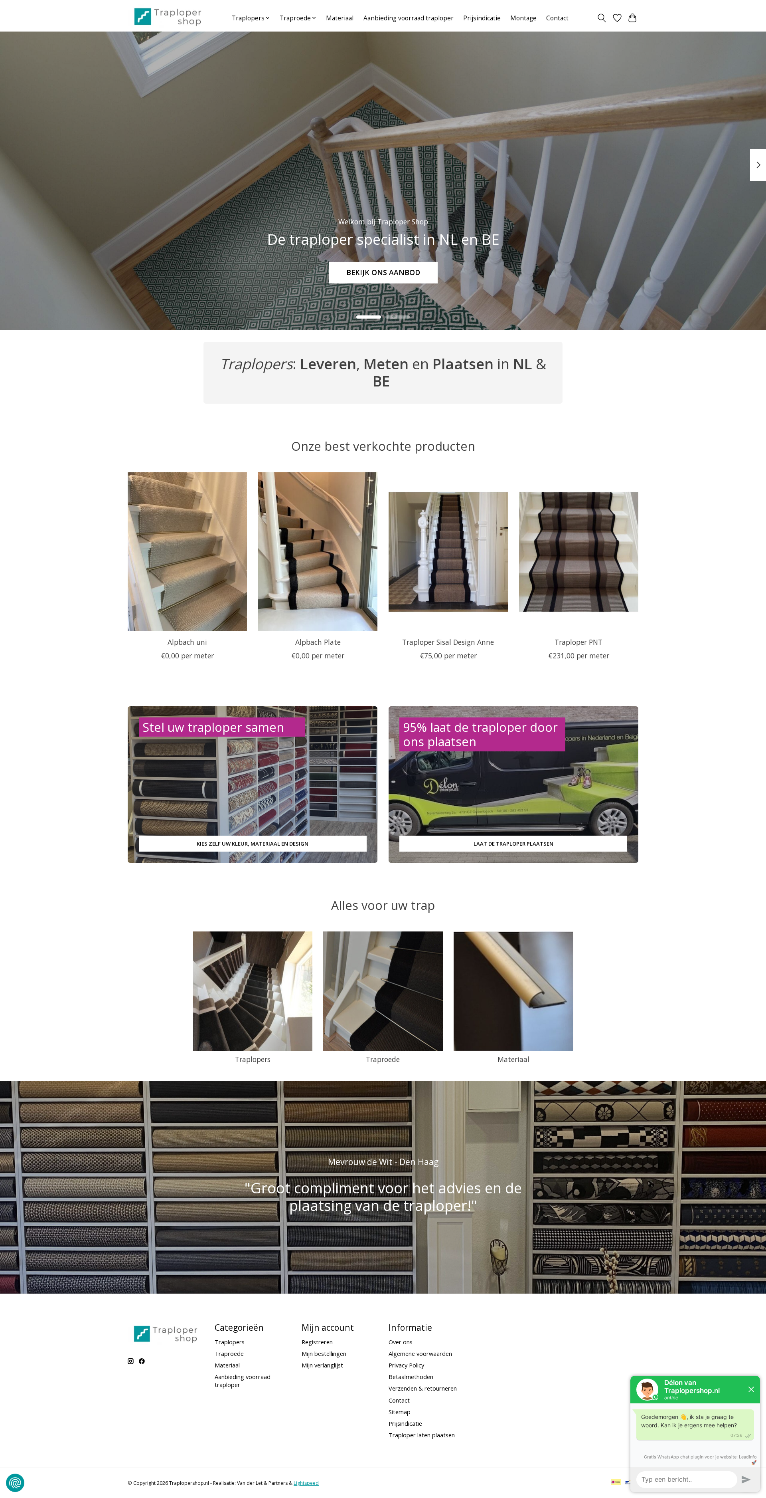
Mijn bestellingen (324, 1353)
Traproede (383, 1059)
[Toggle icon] (602, 18)
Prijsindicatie (482, 18)
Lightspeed (306, 1483)
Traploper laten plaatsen (422, 1435)
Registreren (317, 1342)
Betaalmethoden (411, 1377)
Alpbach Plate (318, 642)
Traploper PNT (578, 642)
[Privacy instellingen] (15, 1483)
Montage (523, 18)
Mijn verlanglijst (322, 1365)
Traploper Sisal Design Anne (448, 642)
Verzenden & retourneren (423, 1388)
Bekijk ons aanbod (383, 272)
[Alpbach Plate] (317, 551)
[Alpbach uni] (187, 551)
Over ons (401, 1342)
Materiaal (339, 18)
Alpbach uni (187, 642)
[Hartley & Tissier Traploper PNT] (578, 551)
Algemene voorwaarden (420, 1353)
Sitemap (400, 1412)
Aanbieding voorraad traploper (408, 18)
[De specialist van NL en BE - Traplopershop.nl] (168, 16)
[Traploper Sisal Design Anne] (448, 551)
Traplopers (252, 1059)
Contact (557, 18)
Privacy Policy (406, 1365)
